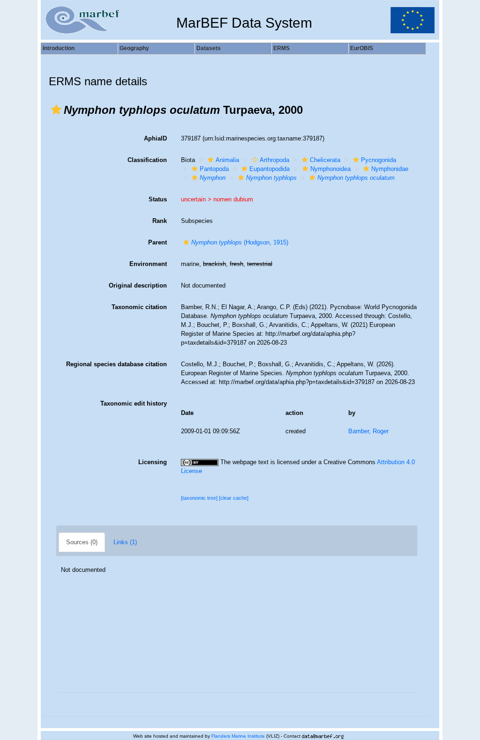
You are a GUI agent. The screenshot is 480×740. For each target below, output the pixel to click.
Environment (148, 263)
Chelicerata (325, 159)
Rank (159, 220)
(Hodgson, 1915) (239, 242)
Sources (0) (82, 542)
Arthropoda (274, 159)
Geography (134, 48)
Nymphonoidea (330, 168)
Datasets (208, 48)
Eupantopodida (269, 168)
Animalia (227, 159)
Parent (157, 242)
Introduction (59, 48)
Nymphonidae (389, 168)
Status (158, 199)
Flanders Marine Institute (238, 736)
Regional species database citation (116, 364)
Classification (147, 159)
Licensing (152, 462)
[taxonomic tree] (200, 498)
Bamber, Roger (368, 431)
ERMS (281, 48)
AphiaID (155, 138)
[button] (56, 109)
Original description (138, 285)
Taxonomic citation (139, 307)
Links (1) (125, 542)
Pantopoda (214, 168)
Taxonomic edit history (133, 403)
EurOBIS (361, 48)
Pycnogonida (378, 159)
